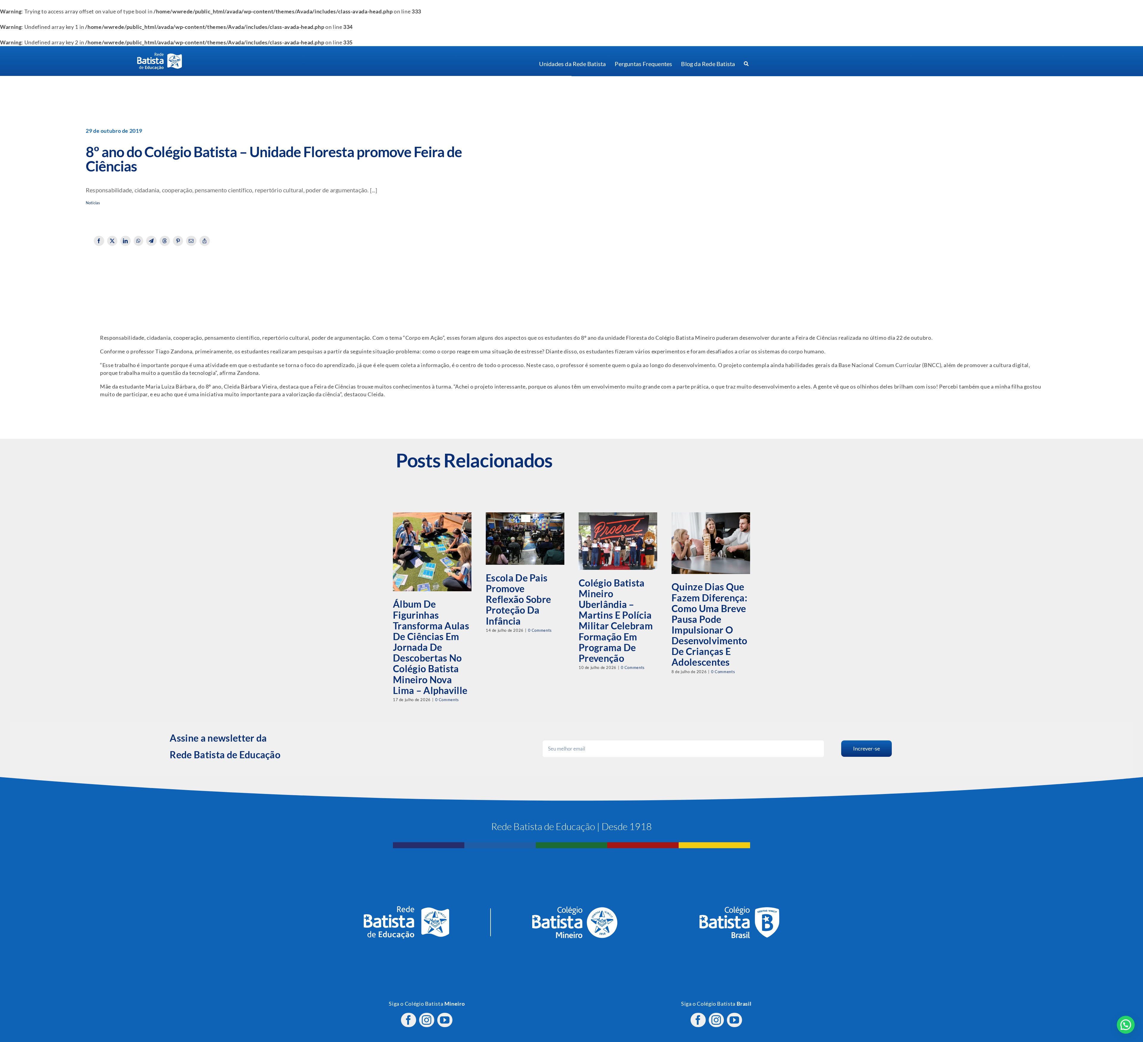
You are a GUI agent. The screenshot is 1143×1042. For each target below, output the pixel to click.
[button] (1126, 1025)
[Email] (191, 240)
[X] (112, 240)
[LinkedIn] (125, 240)
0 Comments (447, 699)
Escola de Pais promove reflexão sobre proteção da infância (518, 599)
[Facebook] (99, 240)
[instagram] (426, 1020)
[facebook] (408, 1020)
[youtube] (444, 1020)
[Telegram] (151, 240)
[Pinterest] (178, 240)
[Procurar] (746, 64)
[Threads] (164, 240)
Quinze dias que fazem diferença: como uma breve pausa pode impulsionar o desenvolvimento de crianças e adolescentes (709, 624)
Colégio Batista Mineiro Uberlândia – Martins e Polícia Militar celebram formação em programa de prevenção (616, 620)
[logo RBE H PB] (159, 55)
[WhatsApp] (138, 240)
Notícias (93, 203)
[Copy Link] (204, 240)
